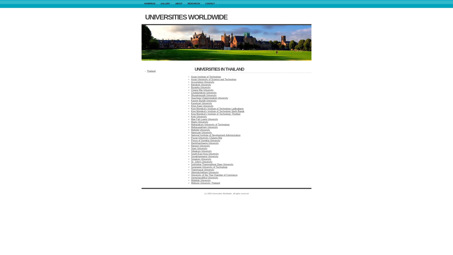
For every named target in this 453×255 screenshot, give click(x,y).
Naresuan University (201, 132)
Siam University (199, 148)
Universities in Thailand (219, 69)
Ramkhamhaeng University (205, 143)
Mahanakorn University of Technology (210, 124)
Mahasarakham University (204, 127)
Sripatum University (201, 159)
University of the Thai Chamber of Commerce (214, 175)
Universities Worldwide (186, 17)
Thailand (151, 71)
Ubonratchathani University (205, 172)
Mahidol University (200, 130)
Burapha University (201, 87)
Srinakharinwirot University (204, 156)
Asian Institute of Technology (206, 76)
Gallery (165, 3)
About (178, 3)
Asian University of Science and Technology (213, 79)
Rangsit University (200, 145)
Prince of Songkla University (205, 140)
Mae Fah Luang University (204, 119)
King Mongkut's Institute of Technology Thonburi (215, 114)
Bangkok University (201, 84)
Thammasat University (202, 169)
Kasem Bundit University (204, 100)
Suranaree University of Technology (209, 167)
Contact (210, 3)
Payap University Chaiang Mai (206, 138)
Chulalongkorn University (204, 92)
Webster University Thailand (205, 183)
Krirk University (199, 116)
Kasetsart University (201, 103)
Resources (194, 3)
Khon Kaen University (202, 106)
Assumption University (202, 82)
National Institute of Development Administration (215, 135)
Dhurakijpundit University (204, 95)
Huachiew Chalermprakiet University (209, 98)
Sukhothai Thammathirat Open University (212, 164)
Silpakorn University (201, 151)
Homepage (149, 3)
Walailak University (201, 180)
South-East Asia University (205, 153)
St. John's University (201, 161)
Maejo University (199, 122)
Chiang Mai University (202, 90)
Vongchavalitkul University (204, 177)
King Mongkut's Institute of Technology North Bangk (217, 111)
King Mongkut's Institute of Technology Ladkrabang (217, 108)
